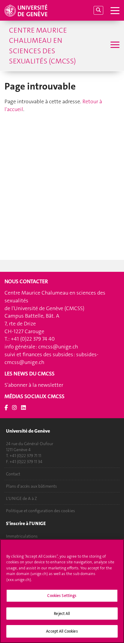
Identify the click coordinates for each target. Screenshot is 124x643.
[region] (62, 591)
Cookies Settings (61, 595)
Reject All (62, 613)
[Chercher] (98, 10)
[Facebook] (6, 407)
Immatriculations (22, 536)
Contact (13, 474)
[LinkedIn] (23, 407)
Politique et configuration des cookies (40, 510)
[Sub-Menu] (114, 45)
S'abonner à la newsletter (34, 385)
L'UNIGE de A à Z (21, 498)
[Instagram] (14, 407)
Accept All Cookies (62, 631)
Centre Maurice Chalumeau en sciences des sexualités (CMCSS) (42, 45)
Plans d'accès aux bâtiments (31, 486)
